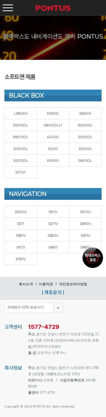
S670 (20, 247)
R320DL (21, 148)
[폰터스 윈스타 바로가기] (92, 257)
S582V (53, 235)
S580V (85, 223)
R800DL (20, 137)
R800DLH (53, 125)
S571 (20, 223)
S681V (85, 247)
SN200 (21, 212)
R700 (21, 172)
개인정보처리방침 (73, 284)
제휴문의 (53, 292)
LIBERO (21, 113)
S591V (85, 235)
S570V (85, 212)
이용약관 (46, 284)
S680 (52, 247)
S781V (21, 259)
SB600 (85, 113)
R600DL (85, 125)
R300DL (20, 160)
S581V (21, 235)
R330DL (85, 137)
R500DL (20, 125)
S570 (53, 212)
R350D (53, 113)
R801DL (85, 160)
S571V (53, 223)
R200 (53, 148)
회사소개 (26, 284)
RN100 (53, 160)
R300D (85, 148)
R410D (53, 137)
